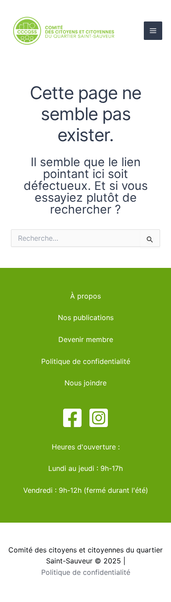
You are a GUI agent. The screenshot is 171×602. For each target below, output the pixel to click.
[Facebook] (72, 417)
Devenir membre (85, 339)
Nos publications (86, 317)
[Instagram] (98, 417)
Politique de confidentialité (85, 361)
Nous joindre (85, 382)
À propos (85, 296)
